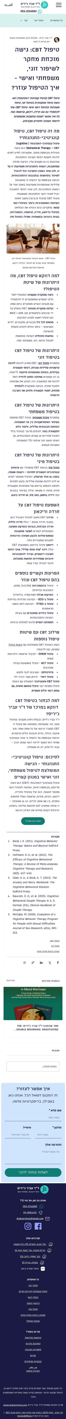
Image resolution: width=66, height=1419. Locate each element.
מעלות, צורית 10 (30, 1262)
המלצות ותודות (33, 1343)
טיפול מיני (33, 1309)
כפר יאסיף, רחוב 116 (30, 1256)
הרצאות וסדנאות (33, 1337)
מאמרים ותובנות (33, 1349)
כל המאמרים (56, 20)
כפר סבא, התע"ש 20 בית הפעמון (30, 1244)
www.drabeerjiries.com (15, 1405)
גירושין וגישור (33, 1303)
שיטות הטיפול (33, 1321)
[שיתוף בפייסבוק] (57, 962)
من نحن (33, 1367)
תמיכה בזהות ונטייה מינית (48, 951)
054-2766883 (28, 11)
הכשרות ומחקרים (33, 1361)
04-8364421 (30, 1212)
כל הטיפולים (33, 1279)
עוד (25, 20)
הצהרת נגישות (33, 1371)
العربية (8, 5)
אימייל (27, 1128)
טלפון (56, 1128)
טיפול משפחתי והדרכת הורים (33, 1291)
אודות (33, 1355)
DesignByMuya (24, 1416)
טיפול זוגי (38, 20)
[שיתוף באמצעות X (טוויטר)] (49, 962)
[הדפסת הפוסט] (24, 962)
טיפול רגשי (54, 940)
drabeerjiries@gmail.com (30, 1218)
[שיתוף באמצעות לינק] (33, 962)
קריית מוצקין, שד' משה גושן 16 (30, 1250)
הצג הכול (10, 980)
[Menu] (59, 5)
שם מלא (55, 1110)
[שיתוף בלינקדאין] (41, 962)
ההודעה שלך (53, 1145)
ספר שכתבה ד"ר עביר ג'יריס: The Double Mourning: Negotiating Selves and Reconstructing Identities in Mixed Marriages (37, 1027)
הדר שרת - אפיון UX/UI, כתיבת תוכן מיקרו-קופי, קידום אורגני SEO (34, 1412)
